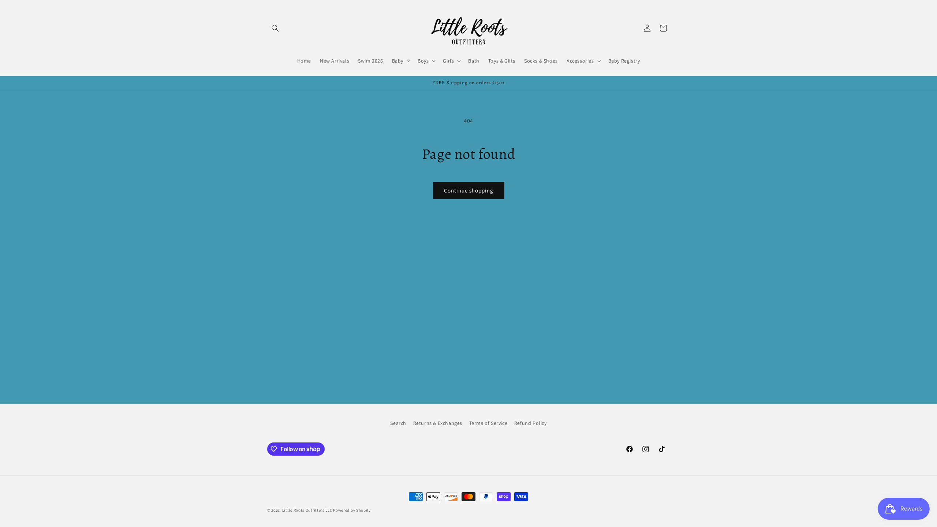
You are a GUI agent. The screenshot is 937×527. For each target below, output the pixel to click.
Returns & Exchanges (437, 423)
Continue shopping (468, 190)
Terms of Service (488, 423)
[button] (275, 28)
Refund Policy (530, 423)
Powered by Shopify (352, 510)
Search (398, 423)
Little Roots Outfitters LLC (307, 510)
